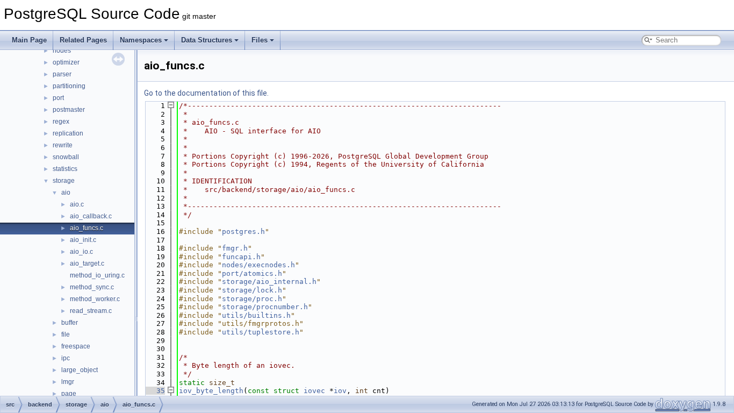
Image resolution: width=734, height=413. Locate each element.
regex (61, 121)
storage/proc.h (252, 299)
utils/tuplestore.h (260, 332)
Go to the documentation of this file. (206, 93)
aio (65, 192)
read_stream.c (91, 311)
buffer (69, 322)
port (58, 98)
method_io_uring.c (97, 275)
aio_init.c (83, 240)
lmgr (67, 382)
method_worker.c (95, 299)
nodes (62, 50)
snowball (66, 157)
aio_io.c (81, 251)
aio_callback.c (91, 216)
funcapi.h (241, 257)
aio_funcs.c (86, 228)
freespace (75, 346)
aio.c (77, 204)
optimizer (66, 62)
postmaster (69, 109)
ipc (65, 358)
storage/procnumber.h (265, 307)
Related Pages (83, 40)
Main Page (29, 40)
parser (62, 74)
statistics (65, 169)
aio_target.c (87, 263)
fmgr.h (235, 248)
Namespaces (141, 40)
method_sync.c (92, 287)
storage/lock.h (252, 290)
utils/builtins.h (256, 315)
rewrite (63, 145)
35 (154, 391)
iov (340, 391)
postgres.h (243, 231)
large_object (79, 370)
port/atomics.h (252, 273)
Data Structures (206, 40)
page (68, 393)
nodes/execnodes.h (258, 265)
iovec (314, 391)
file (65, 334)
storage (64, 180)
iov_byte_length (211, 391)
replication (68, 133)
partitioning (69, 86)
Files (259, 40)
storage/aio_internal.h (269, 281)
